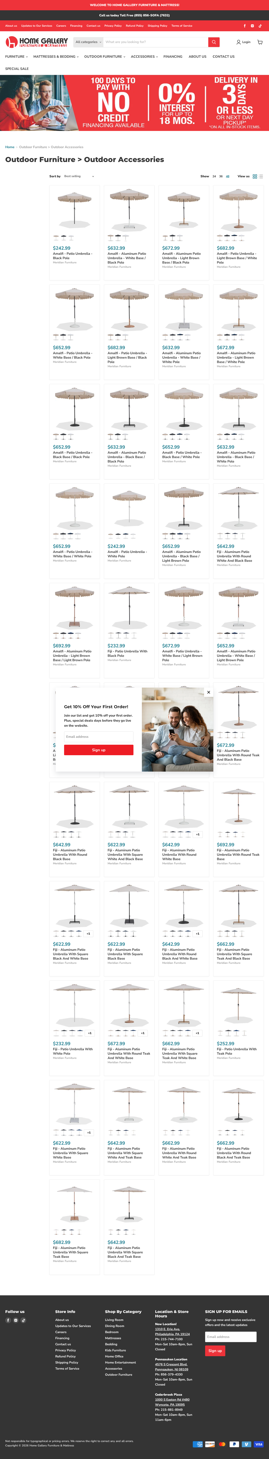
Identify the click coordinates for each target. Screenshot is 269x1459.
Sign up (98, 749)
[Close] (208, 692)
